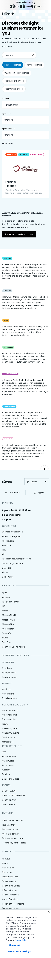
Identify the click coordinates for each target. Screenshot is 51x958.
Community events (10, 733)
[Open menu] (47, 14)
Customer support (10, 710)
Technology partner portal (14, 843)
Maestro (6, 611)
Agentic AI (6, 545)
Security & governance (12, 563)
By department (9, 672)
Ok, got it (14, 945)
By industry (7, 668)
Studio (5, 638)
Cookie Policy (21, 940)
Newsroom (7, 872)
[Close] (49, 912)
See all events (8, 804)
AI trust (5, 572)
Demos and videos (10, 779)
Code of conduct (10, 899)
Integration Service (10, 602)
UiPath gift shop (9, 890)
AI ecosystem (8, 541)
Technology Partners (14, 81)
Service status (8, 737)
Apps (4, 592)
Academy (6, 689)
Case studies (8, 761)
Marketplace (8, 742)
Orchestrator (8, 629)
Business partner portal (12, 838)
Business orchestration (12, 532)
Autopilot (6, 597)
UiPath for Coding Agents (13, 647)
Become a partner (15, 234)
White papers (8, 765)
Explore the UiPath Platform (16, 510)
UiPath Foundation (10, 895)
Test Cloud (7, 642)
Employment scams (10, 908)
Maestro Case (8, 620)
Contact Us (14, 492)
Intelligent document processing (16, 559)
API (3, 554)
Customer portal (9, 715)
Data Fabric (7, 568)
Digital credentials (10, 698)
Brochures (6, 774)
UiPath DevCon (9, 800)
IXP (3, 606)
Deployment (7, 577)
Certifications (8, 694)
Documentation (9, 719)
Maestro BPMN (9, 615)
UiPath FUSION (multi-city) (14, 795)
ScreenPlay (7, 633)
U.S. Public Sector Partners (16, 73)
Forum (5, 724)
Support (6, 519)
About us (6, 859)
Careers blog (8, 868)
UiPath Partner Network (13, 820)
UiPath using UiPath (11, 886)
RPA (4, 550)
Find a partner (8, 825)
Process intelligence (11, 536)
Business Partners (12, 65)
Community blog (9, 728)
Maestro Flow (8, 624)
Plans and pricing (11, 514)
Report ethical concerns (13, 904)
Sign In (41, 492)
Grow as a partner (10, 834)
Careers (5, 863)
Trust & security (9, 881)
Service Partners (34, 65)
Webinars (6, 770)
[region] (25, 934)
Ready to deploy (9, 677)
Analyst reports (9, 756)
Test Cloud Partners (13, 89)
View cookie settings (19, 951)
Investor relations (10, 876)
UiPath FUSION (9, 791)
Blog (4, 752)
